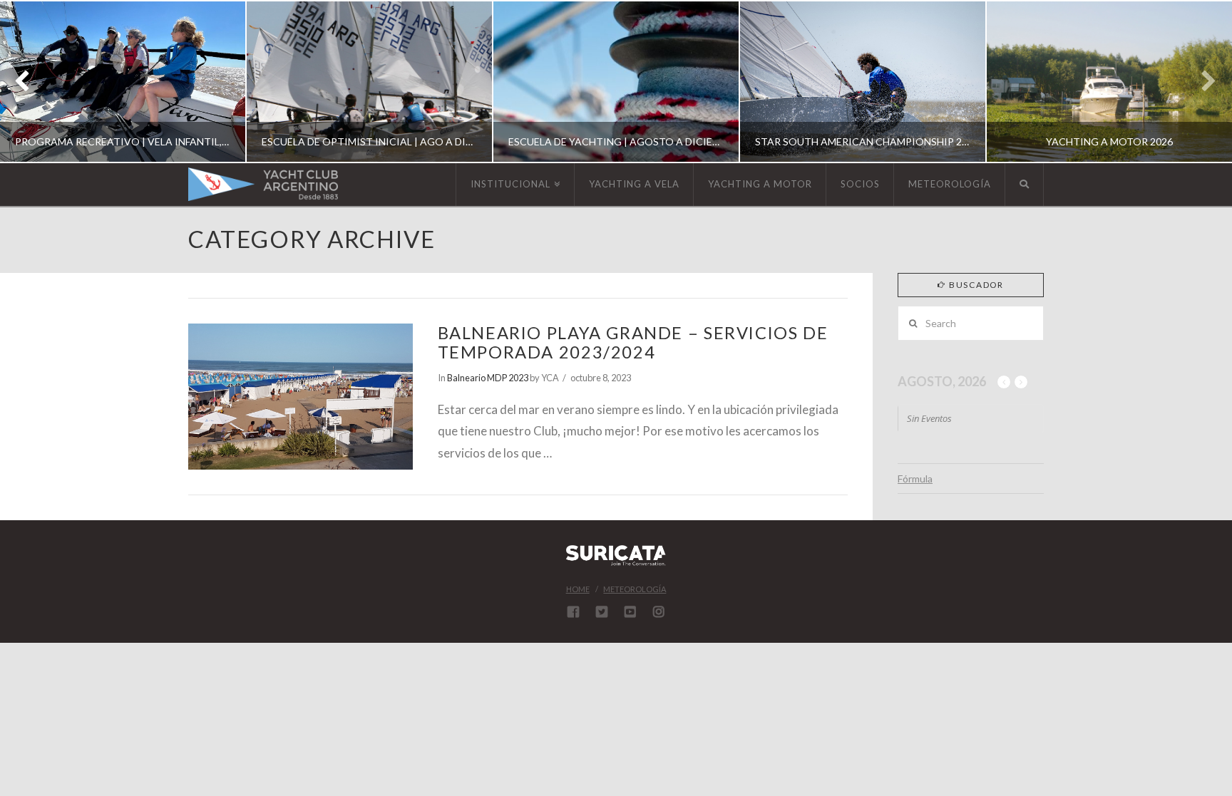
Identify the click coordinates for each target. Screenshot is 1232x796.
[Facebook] (573, 611)
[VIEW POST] (300, 396)
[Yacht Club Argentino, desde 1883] (263, 184)
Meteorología (634, 589)
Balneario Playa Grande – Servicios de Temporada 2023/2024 (633, 342)
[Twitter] (601, 611)
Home (578, 589)
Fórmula (915, 478)
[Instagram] (658, 611)
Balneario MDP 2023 (487, 377)
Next (1201, 81)
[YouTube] (630, 611)
